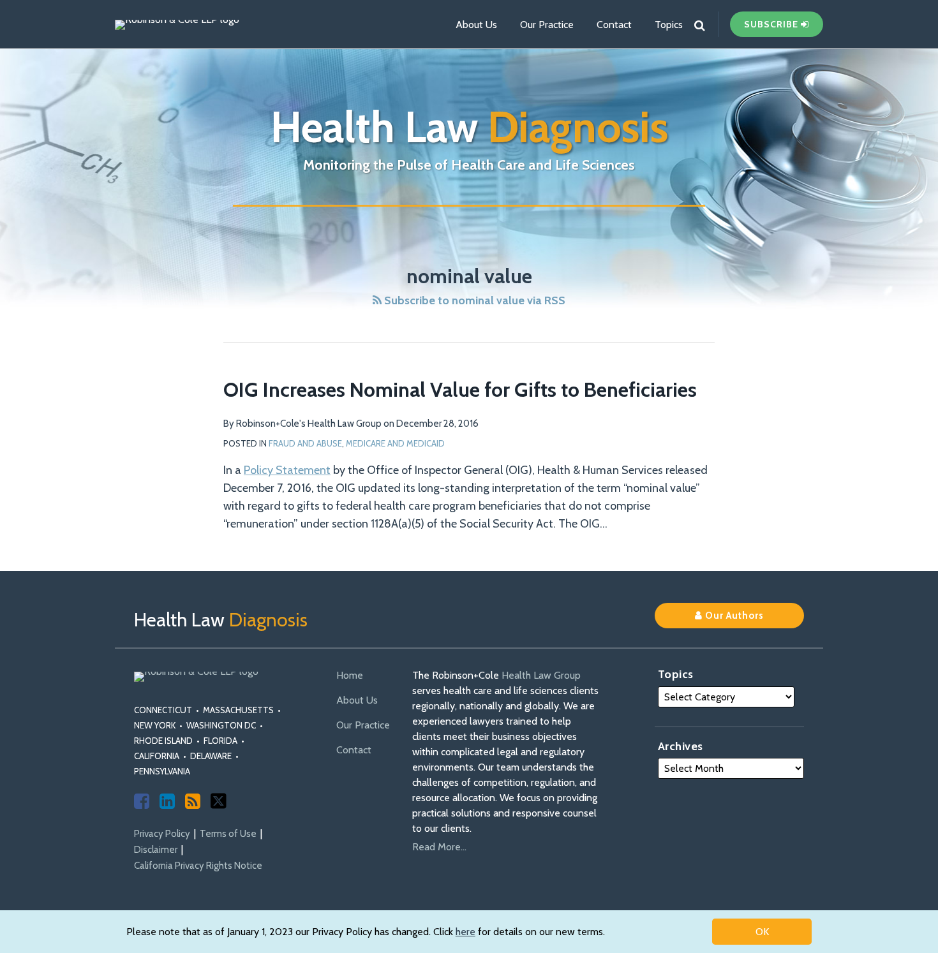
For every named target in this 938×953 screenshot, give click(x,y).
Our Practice (547, 24)
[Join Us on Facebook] (141, 801)
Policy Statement (287, 470)
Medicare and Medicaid (395, 443)
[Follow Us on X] (219, 801)
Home (349, 675)
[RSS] (192, 801)
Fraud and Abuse (305, 443)
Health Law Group (541, 675)
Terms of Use (228, 833)
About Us (476, 24)
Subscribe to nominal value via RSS (473, 300)
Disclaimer (155, 849)
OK (762, 932)
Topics (669, 24)
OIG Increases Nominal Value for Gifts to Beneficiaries (460, 389)
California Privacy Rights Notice (198, 865)
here (465, 932)
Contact (614, 24)
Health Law (469, 126)
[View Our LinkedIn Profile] (167, 801)
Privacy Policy (162, 833)
